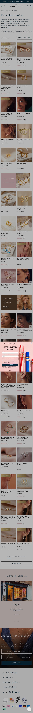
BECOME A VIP (10, 364)
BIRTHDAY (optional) (5, 354)
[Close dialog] (31, 342)
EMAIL (3, 351)
